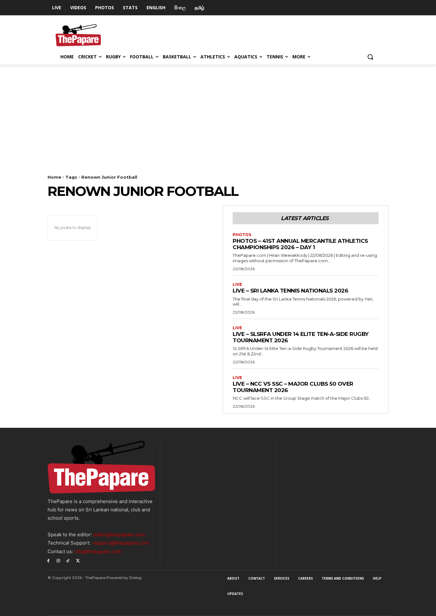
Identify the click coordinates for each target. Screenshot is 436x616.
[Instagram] (58, 560)
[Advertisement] (218, 112)
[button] (370, 56)
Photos (242, 235)
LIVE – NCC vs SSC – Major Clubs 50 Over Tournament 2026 (293, 387)
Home (54, 177)
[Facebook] (48, 560)
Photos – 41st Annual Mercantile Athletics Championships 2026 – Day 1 (300, 244)
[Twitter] (77, 560)
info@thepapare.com (97, 551)
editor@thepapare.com (119, 534)
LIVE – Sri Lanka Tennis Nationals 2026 (290, 290)
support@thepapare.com (121, 543)
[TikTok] (68, 560)
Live (237, 284)
